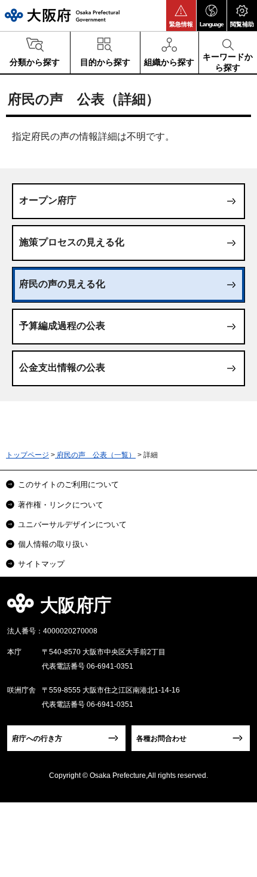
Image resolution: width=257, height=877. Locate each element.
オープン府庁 (48, 200)
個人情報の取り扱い (53, 544)
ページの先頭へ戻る (234, 609)
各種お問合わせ (161, 738)
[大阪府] (62, 15)
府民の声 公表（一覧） (95, 455)
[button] (181, 15)
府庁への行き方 (37, 738)
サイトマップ (41, 563)
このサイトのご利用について (68, 484)
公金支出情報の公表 (62, 367)
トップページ (27, 455)
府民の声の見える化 (62, 284)
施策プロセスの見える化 (71, 242)
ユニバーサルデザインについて (72, 524)
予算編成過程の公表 (62, 326)
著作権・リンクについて (60, 504)
